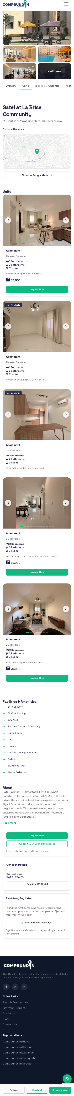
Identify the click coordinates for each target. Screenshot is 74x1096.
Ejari (15, 1090)
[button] (8, 220)
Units (25, 85)
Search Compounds (15, 1002)
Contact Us (10, 1024)
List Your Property (15, 1008)
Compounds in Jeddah (17, 1063)
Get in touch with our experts (37, 843)
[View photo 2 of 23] (19, 54)
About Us (9, 1013)
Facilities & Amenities (47, 85)
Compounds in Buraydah (19, 1058)
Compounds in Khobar (17, 1047)
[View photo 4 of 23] (19, 71)
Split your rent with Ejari (38, 922)
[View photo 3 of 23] (54, 54)
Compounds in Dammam (18, 1052)
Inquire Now (37, 289)
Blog (6, 1019)
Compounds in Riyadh (17, 1041)
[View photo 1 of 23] (37, 28)
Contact (37, 1090)
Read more (9, 822)
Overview (11, 85)
